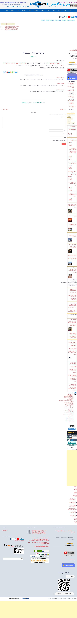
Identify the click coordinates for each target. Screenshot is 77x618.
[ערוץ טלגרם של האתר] (74, 17)
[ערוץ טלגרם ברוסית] (72, 17)
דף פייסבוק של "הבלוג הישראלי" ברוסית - (72, 499)
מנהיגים (59, 10)
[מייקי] (10, 539)
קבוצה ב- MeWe (72, 508)
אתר (65, 137)
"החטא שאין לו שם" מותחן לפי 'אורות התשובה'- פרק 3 (72, 246)
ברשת (30, 10)
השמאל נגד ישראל (60, 77)
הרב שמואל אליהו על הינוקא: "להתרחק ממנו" (72, 184)
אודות (7, 10)
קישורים (23, 10)
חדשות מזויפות (4, 109)
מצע (65, 10)
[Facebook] (4, 72)
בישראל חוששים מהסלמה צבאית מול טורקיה (72, 194)
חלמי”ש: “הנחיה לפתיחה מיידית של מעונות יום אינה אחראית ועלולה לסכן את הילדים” (72, 387)
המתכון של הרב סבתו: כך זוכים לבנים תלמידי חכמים (72, 173)
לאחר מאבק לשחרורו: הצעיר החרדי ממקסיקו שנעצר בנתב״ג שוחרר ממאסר (72, 378)
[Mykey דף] (60, 17)
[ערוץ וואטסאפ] (67, 17)
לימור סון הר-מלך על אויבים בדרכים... (11, 29)
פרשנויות (42, 10)
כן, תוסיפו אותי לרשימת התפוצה (59, 140)
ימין (56, 20)
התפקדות (36, 10)
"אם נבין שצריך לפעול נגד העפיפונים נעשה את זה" (72, 206)
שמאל (60, 20)
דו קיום (48, 20)
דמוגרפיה (64, 20)
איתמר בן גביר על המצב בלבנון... (10, 27)
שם (65, 130)
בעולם (73, 20)
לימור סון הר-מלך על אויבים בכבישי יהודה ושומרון (70, 102)
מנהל (32, 56)
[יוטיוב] (69, 17)
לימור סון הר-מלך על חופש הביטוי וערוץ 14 (71, 96)
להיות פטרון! (72, 560)
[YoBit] (72, 440)
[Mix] (10, 72)
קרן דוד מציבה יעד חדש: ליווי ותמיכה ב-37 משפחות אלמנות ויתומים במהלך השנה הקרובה (72, 351)
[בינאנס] (72, 433)
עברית (5, 531)
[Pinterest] (7, 72)
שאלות (12, 10)
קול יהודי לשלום (8, 63)
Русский (5, 530)
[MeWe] (9, 72)
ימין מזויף (52, 20)
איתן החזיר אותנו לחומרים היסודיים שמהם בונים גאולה (72, 291)
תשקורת (43, 20)
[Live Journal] (17, 72)
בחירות (18, 10)
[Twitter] (5, 72)
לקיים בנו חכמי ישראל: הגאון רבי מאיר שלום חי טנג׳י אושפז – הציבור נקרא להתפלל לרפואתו (72, 322)
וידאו (54, 10)
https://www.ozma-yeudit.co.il (41, 546)
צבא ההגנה (63, 109)
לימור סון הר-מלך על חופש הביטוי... (11, 28)
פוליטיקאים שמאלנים (53, 63)
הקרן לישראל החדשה (20, 63)
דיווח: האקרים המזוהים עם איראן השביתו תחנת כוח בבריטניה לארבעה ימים (72, 151)
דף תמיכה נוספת (72, 502)
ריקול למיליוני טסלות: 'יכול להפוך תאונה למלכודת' (72, 235)
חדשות (48, 10)
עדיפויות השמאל (60, 83)
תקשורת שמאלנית (60, 90)
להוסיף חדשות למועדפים (19, 540)
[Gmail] (14, 72)
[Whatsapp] (12, 72)
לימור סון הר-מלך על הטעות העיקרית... (11, 26)
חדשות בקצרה (10, 24)
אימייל (64, 134)
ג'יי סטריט (60, 65)
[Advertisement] (38, 39)
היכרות (70, 10)
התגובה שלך (63, 117)
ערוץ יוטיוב (73, 504)
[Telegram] (16, 72)
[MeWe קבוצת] (63, 17)
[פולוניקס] (72, 445)
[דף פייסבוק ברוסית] (76, 17)
